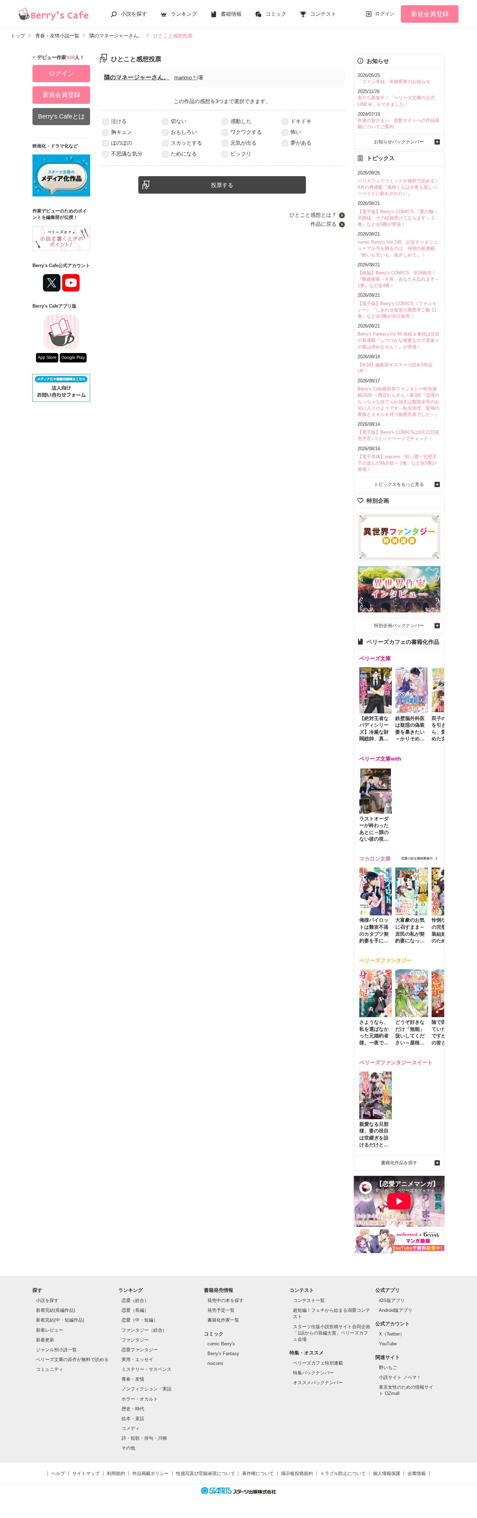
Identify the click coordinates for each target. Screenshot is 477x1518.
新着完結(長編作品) (55, 1310)
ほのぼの (121, 143)
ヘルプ (58, 1473)
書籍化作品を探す (399, 1162)
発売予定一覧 (221, 1310)
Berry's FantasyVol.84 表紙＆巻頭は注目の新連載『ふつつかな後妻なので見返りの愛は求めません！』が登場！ (399, 340)
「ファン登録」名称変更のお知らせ (394, 81)
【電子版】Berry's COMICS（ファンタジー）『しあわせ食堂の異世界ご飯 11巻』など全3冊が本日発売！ (397, 310)
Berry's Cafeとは (61, 116)
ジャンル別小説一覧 (56, 1349)
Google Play (73, 357)
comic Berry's (221, 1343)
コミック (275, 14)
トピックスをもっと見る (399, 484)
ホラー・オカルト (140, 1399)
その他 (128, 1448)
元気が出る (243, 143)
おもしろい (184, 132)
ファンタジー (135, 1340)
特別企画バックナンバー (399, 625)
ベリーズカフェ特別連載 (318, 1363)
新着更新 (45, 1340)
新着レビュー (49, 1330)
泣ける (119, 121)
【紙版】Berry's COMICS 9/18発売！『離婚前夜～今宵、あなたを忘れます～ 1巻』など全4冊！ (398, 279)
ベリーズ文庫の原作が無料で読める (72, 1359)
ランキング (184, 14)
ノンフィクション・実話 (146, 1388)
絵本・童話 (133, 1418)
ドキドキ (301, 121)
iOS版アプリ (392, 1300)
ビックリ (240, 154)
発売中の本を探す (225, 1300)
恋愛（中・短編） (140, 1320)
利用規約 (116, 1473)
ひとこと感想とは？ (313, 215)
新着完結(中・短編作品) (60, 1320)
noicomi (215, 1363)
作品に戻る (323, 224)
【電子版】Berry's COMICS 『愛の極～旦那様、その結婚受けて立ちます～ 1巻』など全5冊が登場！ (398, 218)
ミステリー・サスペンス (146, 1369)
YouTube (388, 1343)
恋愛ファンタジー (140, 1349)
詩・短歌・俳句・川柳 (144, 1438)
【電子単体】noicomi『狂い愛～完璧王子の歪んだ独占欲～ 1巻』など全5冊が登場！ (397, 463)
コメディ (131, 1428)
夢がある (301, 143)
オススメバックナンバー (318, 1382)
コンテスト (323, 14)
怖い (296, 132)
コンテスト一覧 (309, 1300)
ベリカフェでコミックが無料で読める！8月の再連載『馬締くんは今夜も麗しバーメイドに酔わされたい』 (398, 187)
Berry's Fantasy (223, 1353)
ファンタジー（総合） (144, 1330)
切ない (178, 121)
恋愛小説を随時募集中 (417, 858)
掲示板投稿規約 (297, 1473)
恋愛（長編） (135, 1310)
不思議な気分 (126, 154)
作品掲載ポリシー (150, 1473)
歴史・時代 (133, 1408)
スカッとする (186, 143)
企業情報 (417, 1473)
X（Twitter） (391, 1334)
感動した (240, 121)
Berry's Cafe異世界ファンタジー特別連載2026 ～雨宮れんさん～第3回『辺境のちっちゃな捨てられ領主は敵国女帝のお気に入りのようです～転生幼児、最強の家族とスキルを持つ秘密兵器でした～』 (398, 401)
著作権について (258, 1473)
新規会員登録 (430, 13)
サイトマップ (86, 1473)
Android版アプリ (395, 1310)
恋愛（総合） (135, 1300)
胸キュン (121, 132)
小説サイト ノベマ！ (400, 1377)
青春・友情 (133, 1379)
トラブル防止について (343, 1473)
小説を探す (134, 14)
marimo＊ (185, 77)
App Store (47, 357)
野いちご (388, 1367)
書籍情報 (231, 14)
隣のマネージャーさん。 (136, 77)
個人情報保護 (386, 1473)
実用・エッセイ (137, 1359)
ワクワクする (246, 132)
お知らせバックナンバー (399, 141)
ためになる (184, 154)
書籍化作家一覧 (223, 1320)
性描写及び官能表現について (205, 1473)
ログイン (385, 13)
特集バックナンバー (313, 1372)
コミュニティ (49, 1369)
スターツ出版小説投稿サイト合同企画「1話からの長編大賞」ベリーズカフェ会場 (331, 1333)
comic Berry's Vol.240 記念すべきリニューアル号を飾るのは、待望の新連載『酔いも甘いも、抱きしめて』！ (398, 248)
